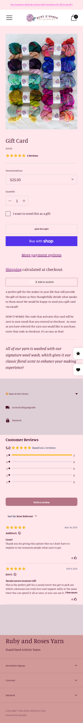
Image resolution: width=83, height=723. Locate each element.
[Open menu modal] (9, 17)
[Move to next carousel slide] (77, 632)
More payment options (41, 254)
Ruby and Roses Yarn (35, 710)
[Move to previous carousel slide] (5, 632)
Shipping (14, 269)
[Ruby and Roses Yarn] (41, 17)
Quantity (10, 191)
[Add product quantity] (24, 201)
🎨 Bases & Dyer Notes (17, 393)
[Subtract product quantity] (10, 201)
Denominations (14, 170)
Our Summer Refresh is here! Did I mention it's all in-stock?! (41, 4)
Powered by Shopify (16, 715)
